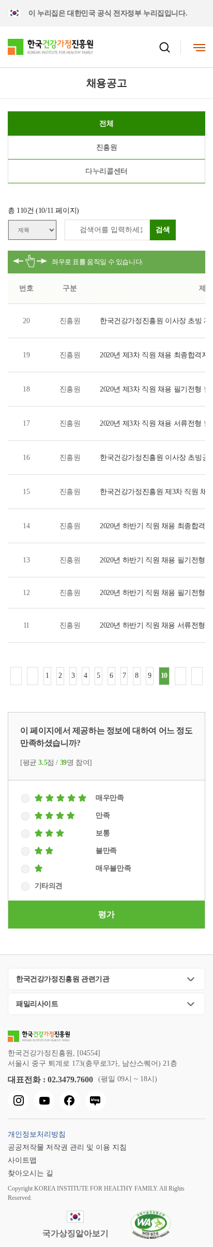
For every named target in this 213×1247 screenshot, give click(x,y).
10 (164, 675)
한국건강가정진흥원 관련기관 (62, 979)
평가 (106, 914)
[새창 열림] (18, 1100)
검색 (163, 230)
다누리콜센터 (106, 171)
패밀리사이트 (37, 1004)
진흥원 (106, 147)
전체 (106, 123)
